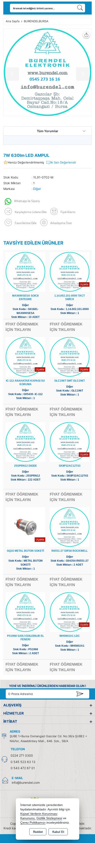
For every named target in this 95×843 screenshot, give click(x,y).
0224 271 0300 (22, 755)
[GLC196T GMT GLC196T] (69, 356)
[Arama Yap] (80, 8)
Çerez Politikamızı (33, 822)
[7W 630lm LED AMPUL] (47, 72)
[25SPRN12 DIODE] (25, 442)
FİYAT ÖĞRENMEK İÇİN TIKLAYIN (22, 327)
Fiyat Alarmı (68, 212)
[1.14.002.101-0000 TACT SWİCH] (69, 271)
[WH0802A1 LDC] (69, 612)
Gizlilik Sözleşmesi (49, 818)
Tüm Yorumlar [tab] (47, 131)
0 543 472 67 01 (23, 768)
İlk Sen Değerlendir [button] (63, 162)
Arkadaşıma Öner (61, 223)
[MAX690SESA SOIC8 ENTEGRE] (25, 271)
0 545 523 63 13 (23, 762)
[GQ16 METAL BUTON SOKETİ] (25, 527)
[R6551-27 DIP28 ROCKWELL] (69, 527)
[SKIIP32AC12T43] (69, 442)
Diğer (37, 189)
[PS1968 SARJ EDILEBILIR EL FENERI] (25, 612)
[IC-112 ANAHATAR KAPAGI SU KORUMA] (25, 356)
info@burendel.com (26, 782)
